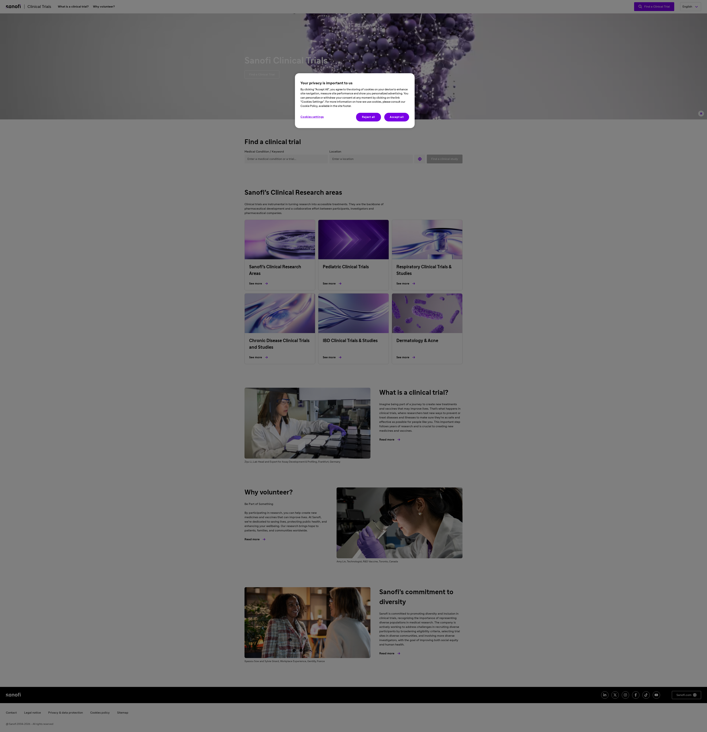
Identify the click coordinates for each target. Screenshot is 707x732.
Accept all (397, 117)
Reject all (368, 117)
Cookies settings (312, 117)
